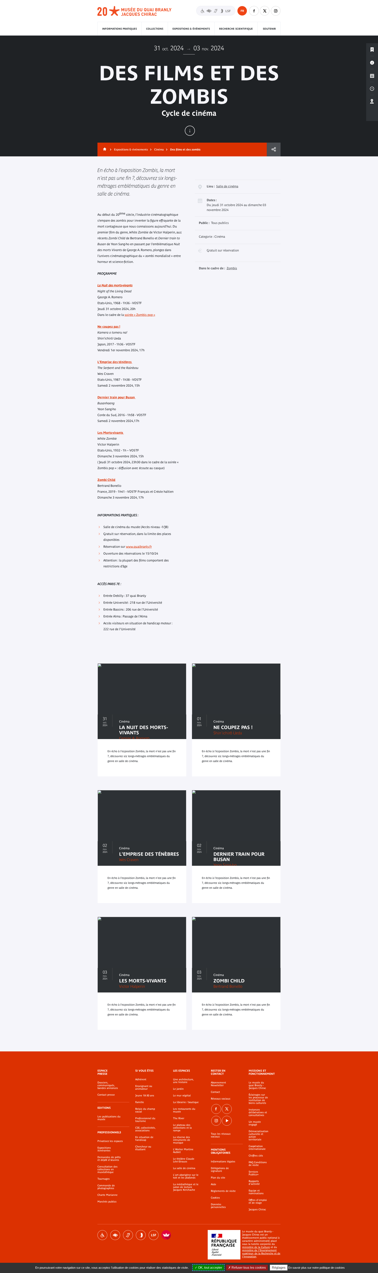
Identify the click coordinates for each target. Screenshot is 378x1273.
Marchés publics (107, 1201)
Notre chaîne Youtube (227, 1120)
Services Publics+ (253, 1173)
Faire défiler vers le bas (190, 131)
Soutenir (269, 28)
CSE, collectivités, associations (145, 1129)
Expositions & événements (191, 28)
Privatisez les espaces (110, 1141)
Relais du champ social (145, 1110)
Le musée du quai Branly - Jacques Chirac (257, 1085)
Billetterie (372, 49)
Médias (372, 88)
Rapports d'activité (254, 1182)
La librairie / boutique (186, 1102)
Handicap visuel (115, 1235)
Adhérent (140, 1079)
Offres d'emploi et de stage (258, 1201)
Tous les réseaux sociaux (221, 1135)
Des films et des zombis (185, 149)
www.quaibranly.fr (139, 546)
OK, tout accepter (209, 1267)
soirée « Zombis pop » (140, 314)
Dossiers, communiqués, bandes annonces (107, 1085)
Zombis (232, 268)
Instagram (276, 11)
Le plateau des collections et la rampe (182, 1128)
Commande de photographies (106, 1187)
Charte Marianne (107, 1195)
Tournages (103, 1179)
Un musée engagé (255, 1123)
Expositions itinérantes (104, 1149)
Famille (139, 1102)
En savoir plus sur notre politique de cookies (316, 1267)
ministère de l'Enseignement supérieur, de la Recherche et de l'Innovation (261, 1253)
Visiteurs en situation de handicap (215, 11)
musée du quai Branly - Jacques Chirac (134, 11)
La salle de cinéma (184, 1168)
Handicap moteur (102, 1235)
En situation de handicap (144, 1138)
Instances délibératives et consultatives (258, 1112)
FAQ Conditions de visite (258, 1164)
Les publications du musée (108, 1118)
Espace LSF (153, 1235)
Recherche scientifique (236, 28)
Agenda (372, 75)
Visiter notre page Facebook (254, 11)
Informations (372, 62)
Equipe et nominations (256, 1192)
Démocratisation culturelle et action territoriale (258, 1135)
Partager (274, 149)
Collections (154, 28)
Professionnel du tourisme (145, 1120)
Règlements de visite (223, 1191)
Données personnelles (218, 1206)
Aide (213, 1184)
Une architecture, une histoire (183, 1081)
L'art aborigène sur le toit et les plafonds (185, 1176)
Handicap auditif (128, 1235)
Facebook (216, 1109)
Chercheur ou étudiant (143, 1148)
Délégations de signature (220, 1169)
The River (178, 1118)
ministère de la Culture (256, 1247)
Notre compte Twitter (265, 11)
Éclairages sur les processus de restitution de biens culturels (258, 1098)
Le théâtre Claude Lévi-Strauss (183, 1160)
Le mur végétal (182, 1095)
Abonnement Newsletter (218, 1084)
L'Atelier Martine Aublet (183, 1151)
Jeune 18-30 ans (144, 1095)
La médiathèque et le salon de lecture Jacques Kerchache (185, 1187)
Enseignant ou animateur (143, 1087)
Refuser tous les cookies (248, 1267)
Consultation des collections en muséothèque (107, 1169)
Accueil (104, 149)
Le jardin (178, 1089)
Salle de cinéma (227, 186)
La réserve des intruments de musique (181, 1140)
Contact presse (106, 1094)
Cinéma (159, 149)
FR (242, 10)
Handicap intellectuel (141, 1235)
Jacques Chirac (257, 1209)
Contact (215, 1092)
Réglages (278, 1267)
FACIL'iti (166, 1235)
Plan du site (218, 1177)
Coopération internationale (257, 1147)
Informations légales (223, 1161)
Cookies (215, 1197)
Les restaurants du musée (184, 1110)
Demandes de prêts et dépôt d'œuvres (109, 1158)
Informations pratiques (119, 28)
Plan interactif (372, 101)
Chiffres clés (256, 1155)
